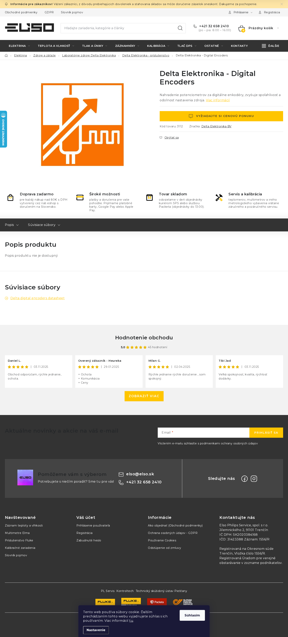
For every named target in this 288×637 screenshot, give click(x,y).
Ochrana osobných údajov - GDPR (172, 533)
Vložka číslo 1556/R (249, 553)
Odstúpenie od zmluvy (164, 548)
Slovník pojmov (72, 12)
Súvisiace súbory (41, 225)
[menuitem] (19, 46)
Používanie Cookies (162, 540)
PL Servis (108, 591)
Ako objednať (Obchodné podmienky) (175, 525)
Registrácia (272, 12)
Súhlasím (192, 615)
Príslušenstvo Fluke (19, 540)
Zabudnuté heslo (88, 540)
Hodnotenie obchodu (144, 337)
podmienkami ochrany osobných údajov (229, 443)
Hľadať (180, 28)
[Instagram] (254, 479)
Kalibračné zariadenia (20, 548)
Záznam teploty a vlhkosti (24, 525)
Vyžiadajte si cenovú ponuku (225, 116)
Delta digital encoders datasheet (37, 298)
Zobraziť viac (144, 396)
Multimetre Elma (17, 533)
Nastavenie (96, 630)
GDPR (49, 12)
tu (131, 621)
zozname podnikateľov (263, 563)
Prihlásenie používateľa (93, 525)
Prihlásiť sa (266, 432)
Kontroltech (125, 591)
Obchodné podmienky (21, 12)
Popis (9, 225)
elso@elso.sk (140, 474)
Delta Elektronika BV (216, 126)
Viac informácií (218, 100)
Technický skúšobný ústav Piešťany (161, 591)
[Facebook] (244, 479)
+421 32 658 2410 (213, 26)
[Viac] (270, 46)
